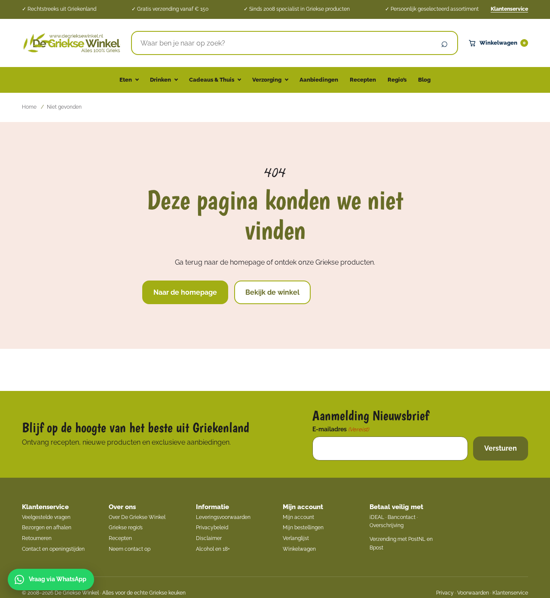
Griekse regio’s (126, 528)
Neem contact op (129, 549)
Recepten (363, 79)
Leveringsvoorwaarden (223, 517)
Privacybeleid (212, 528)
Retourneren (37, 538)
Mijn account (303, 507)
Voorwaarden (473, 593)
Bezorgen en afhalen (46, 528)
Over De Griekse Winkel (137, 517)
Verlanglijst (296, 538)
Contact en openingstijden (53, 549)
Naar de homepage (185, 292)
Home (29, 107)
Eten (125, 79)
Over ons (122, 507)
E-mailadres (340, 429)
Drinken (160, 79)
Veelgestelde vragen (46, 517)
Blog (424, 79)
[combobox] (282, 43)
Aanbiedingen (318, 79)
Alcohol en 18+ (213, 549)
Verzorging (266, 79)
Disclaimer (209, 538)
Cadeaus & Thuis (211, 79)
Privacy (445, 593)
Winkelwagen (503, 43)
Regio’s (397, 79)
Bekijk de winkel (272, 292)
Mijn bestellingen (303, 528)
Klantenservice (509, 9)
